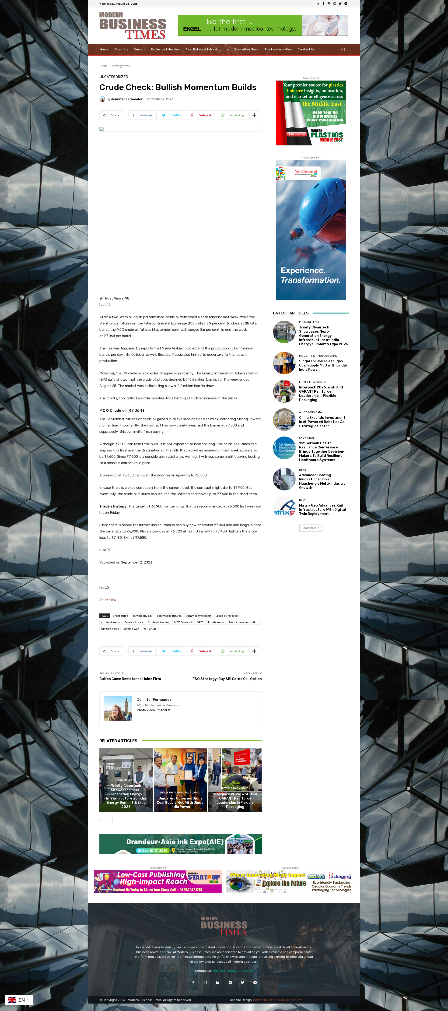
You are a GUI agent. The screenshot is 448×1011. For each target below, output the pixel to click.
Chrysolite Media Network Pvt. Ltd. (277, 1000)
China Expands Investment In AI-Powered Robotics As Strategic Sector (322, 422)
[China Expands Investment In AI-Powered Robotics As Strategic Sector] (284, 419)
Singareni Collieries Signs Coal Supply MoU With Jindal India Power (180, 802)
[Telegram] (346, 4)
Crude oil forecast (227, 615)
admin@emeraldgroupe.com (232, 970)
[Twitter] (340, 4)
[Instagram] (334, 4)
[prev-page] (102, 820)
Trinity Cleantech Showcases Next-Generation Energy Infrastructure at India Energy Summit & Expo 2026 (126, 796)
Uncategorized (120, 66)
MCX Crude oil (183, 622)
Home (103, 66)
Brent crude (120, 615)
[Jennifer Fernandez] (103, 99)
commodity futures (169, 615)
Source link (107, 600)
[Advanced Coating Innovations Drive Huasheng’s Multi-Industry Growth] (284, 479)
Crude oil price (134, 622)
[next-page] (110, 820)
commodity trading (198, 615)
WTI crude (150, 629)
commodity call (142, 615)
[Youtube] (329, 4)
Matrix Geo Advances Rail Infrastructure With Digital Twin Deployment (322, 509)
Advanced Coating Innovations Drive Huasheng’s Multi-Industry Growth (322, 481)
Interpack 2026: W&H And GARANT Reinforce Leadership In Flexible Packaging (235, 800)
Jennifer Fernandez (127, 99)
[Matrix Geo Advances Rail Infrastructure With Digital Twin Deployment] (284, 507)
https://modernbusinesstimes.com (158, 705)
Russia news (216, 622)
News (302, 470)
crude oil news (110, 622)
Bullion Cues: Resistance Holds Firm (130, 679)
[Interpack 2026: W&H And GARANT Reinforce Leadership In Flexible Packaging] (235, 780)
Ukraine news (110, 629)
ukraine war (131, 629)
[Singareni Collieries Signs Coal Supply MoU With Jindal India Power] (180, 780)
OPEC (200, 622)
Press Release (125, 780)
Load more (309, 528)
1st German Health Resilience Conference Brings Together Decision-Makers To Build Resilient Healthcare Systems (322, 451)
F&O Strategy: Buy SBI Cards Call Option (227, 679)
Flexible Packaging (234, 788)
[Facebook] (323, 4)
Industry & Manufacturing (180, 792)
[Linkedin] (318, 4)
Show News (307, 438)
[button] (343, 49)
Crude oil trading (159, 622)
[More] (254, 115)
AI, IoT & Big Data (310, 412)
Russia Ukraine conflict (243, 622)
